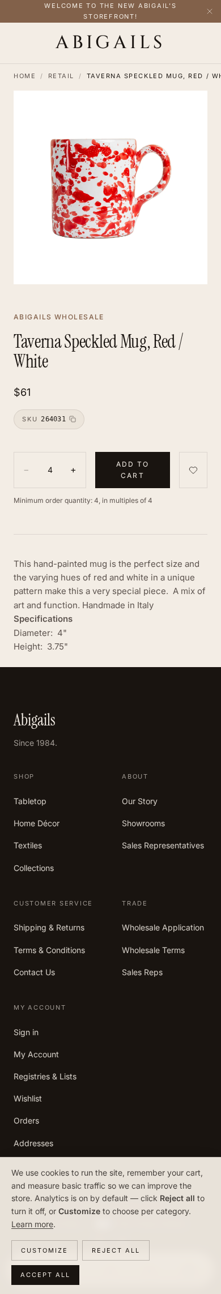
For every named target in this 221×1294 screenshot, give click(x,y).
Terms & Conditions (49, 950)
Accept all (45, 1275)
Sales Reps (142, 972)
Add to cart (133, 470)
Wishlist (28, 1098)
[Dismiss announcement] (209, 11)
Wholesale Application (163, 927)
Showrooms (143, 823)
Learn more (32, 1224)
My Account (36, 1054)
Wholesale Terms (153, 950)
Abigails (110, 43)
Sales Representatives (163, 845)
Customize (44, 1250)
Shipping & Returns (49, 927)
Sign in (26, 1032)
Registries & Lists (45, 1076)
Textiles (28, 845)
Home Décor (37, 823)
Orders (26, 1120)
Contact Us (34, 972)
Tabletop (30, 801)
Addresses (33, 1143)
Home (25, 76)
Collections (34, 868)
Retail (61, 76)
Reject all (116, 1250)
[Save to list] (193, 470)
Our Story (140, 801)
